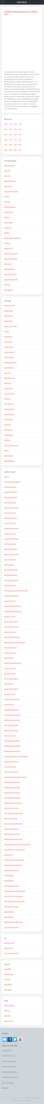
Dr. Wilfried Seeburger (8, 1056)
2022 (5, 129)
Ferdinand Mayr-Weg (10, 181)
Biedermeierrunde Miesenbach (13, 663)
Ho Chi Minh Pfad (9, 368)
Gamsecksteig (8, 336)
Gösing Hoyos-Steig (10, 513)
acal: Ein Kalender (7, 1050)
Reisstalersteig (8, 419)
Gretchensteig (8, 342)
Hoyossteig (7, 373)
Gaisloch (6, 331)
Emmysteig (7, 171)
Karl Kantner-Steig (9, 378)
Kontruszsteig (8, 388)
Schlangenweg (8, 430)
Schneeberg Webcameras (9, 1072)
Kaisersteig (7, 383)
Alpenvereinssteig (9, 305)
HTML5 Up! (16, 1100)
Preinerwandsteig (9, 409)
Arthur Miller (7, 969)
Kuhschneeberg (8, 212)
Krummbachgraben (9, 207)
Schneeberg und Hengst (11, 761)
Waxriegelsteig (8, 456)
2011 (20, 139)
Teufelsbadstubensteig (11, 445)
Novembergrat (8, 248)
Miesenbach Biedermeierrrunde (13, 839)
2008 (15, 145)
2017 (10, 134)
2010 (5, 145)
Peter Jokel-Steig (9, 404)
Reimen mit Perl (8, 948)
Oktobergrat (7, 264)
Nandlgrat (7, 233)
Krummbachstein (9, 704)
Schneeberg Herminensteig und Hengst (15, 777)
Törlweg (6, 450)
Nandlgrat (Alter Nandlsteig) (12, 238)
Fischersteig (7, 186)
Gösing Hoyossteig (9, 585)
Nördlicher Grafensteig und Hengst (14, 860)
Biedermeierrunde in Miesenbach (13, 922)
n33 (22, 1100)
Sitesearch (28, 1100)
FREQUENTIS (5, 1088)
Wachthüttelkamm (9, 461)
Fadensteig (7, 176)
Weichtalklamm (8, 290)
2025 (10, 124)
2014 (5, 139)
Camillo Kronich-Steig (10, 326)
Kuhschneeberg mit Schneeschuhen (14, 849)
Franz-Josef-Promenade (11, 191)
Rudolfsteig (7, 425)
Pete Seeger (7, 1016)
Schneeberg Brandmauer (11, 829)
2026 (5, 124)
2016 (15, 134)
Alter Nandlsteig (9, 881)
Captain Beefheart (9, 1005)
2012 (15, 139)
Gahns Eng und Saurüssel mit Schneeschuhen (17, 844)
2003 (20, 150)
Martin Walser (8, 984)
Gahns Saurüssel (9, 565)
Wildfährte (7, 440)
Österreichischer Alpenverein (10, 1077)
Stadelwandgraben (9, 269)
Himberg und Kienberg (10, 518)
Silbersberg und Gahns (10, 497)
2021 (10, 129)
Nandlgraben (8, 228)
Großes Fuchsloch (9, 352)
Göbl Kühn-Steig (8, 347)
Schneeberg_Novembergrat (12, 741)
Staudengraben (8, 435)
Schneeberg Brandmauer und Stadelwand (16, 756)
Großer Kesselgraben (10, 362)
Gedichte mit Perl (9, 943)
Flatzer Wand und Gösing (11, 508)
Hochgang (7, 202)
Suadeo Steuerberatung (9, 1061)
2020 (15, 129)
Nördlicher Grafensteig (10, 253)
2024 (15, 124)
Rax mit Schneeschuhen (11, 570)
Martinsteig (7, 399)
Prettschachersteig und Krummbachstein (16, 590)
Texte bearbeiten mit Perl (11, 953)
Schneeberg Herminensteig (12, 720)
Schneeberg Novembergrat (12, 637)
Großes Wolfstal (9, 357)
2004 (15, 150)
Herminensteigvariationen (11, 886)
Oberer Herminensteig (10, 259)
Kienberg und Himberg (10, 492)
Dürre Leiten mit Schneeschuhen (13, 813)
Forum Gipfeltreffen (8, 1083)
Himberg (6, 477)
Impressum (29, 1098)
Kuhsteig (6, 217)
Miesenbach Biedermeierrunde (13, 611)
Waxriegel (7, 285)
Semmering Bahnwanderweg (12, 482)
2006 (5, 150)
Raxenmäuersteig (9, 414)
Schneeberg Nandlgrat (10, 647)
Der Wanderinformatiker (9, 1066)
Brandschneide (8, 321)
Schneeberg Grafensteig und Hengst (14, 642)
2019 (20, 129)
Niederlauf (7, 243)
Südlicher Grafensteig (10, 274)
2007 (20, 145)
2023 (20, 124)
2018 (5, 134)
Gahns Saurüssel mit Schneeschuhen (14, 891)
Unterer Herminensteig (11, 279)
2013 (10, 139)
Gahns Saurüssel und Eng (11, 927)
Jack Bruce (7, 1010)
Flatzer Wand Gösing (10, 487)
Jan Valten (7, 979)
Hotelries (7, 196)
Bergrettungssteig (9, 165)
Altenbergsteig (8, 311)
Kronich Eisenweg (9, 393)
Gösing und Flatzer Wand (11, 539)
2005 (10, 150)
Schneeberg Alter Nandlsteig (12, 715)
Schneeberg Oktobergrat (11, 528)
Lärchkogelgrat (8, 222)
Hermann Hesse (8, 974)
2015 (20, 134)
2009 (10, 145)
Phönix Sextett (8, 1021)
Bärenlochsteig (8, 316)
